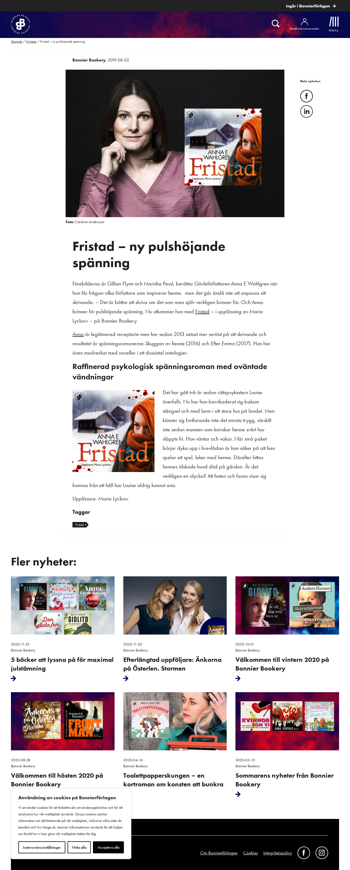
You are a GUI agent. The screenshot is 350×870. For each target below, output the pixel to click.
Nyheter (31, 41)
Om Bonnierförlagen (219, 853)
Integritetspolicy (277, 853)
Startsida (16, 41)
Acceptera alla (108, 847)
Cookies (250, 853)
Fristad (202, 311)
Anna (78, 334)
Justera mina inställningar (42, 847)
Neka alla (79, 847)
